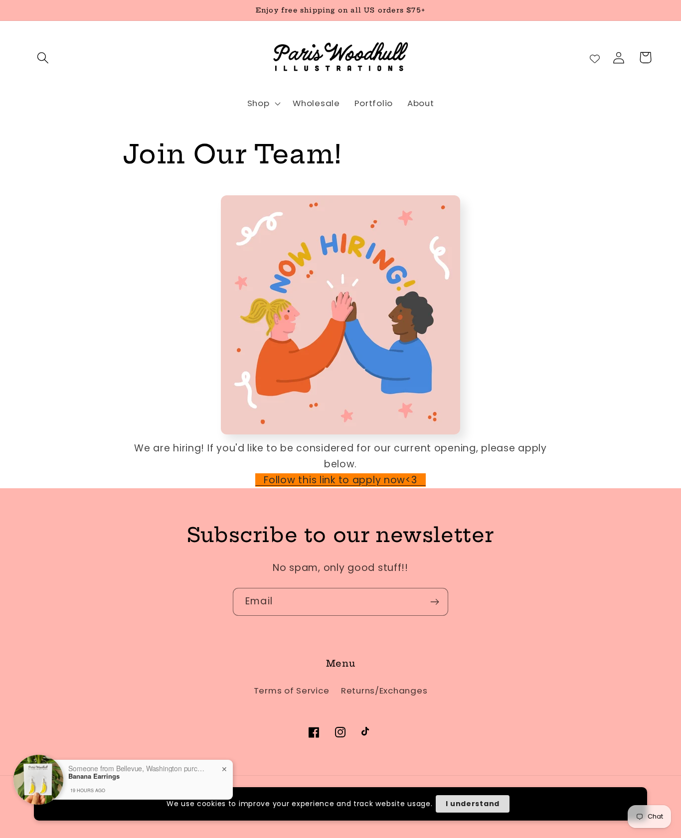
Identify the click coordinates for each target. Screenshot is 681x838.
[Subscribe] (434, 602)
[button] (43, 57)
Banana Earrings (94, 776)
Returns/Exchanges (384, 691)
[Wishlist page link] (595, 58)
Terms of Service (292, 691)
